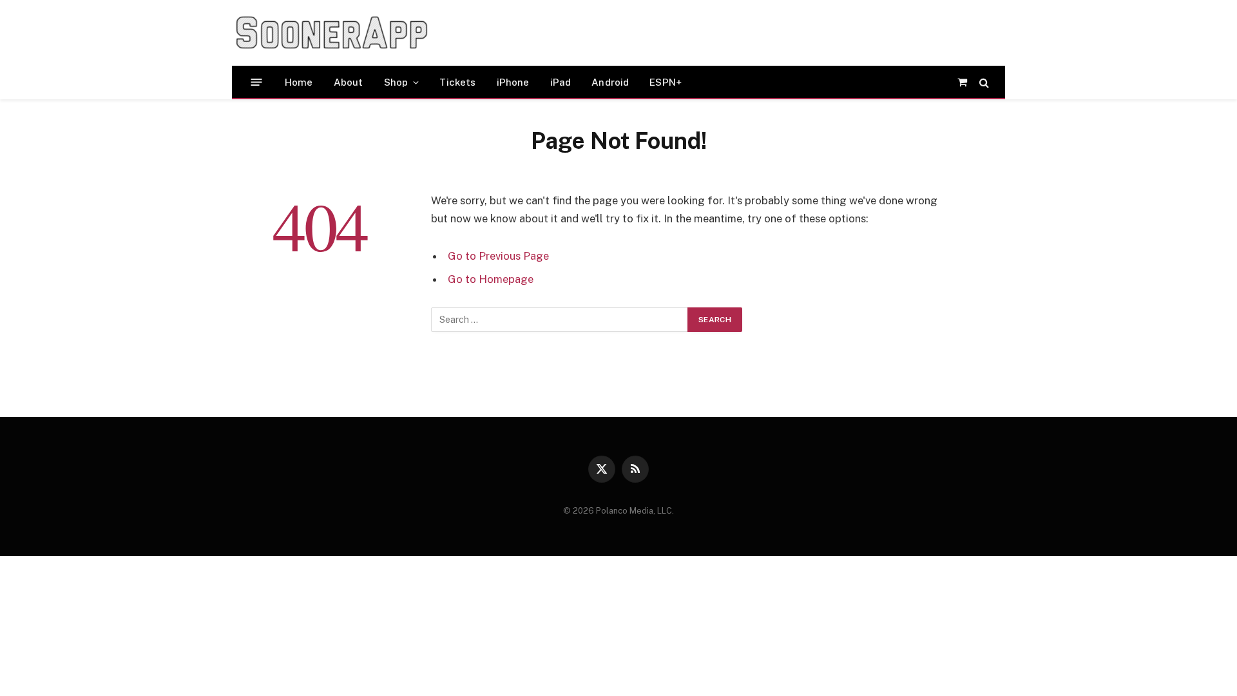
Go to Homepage (490, 279)
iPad (560, 82)
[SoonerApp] (332, 33)
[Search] (983, 82)
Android (610, 82)
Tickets (457, 82)
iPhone (513, 82)
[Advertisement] (685, 33)
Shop (396, 82)
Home (299, 82)
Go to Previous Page (498, 255)
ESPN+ (665, 82)
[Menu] (256, 82)
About (348, 82)
